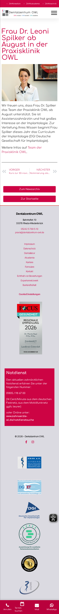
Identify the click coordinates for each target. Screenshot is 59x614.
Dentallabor (29, 253)
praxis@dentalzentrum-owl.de (29, 232)
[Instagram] (32, 441)
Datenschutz (29, 248)
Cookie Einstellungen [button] (29, 294)
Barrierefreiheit (29, 285)
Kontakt (29, 271)
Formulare (29, 266)
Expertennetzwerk (29, 280)
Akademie (29, 257)
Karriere (29, 262)
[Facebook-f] (26, 441)
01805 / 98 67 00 (15, 393)
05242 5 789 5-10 (29, 228)
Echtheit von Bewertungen (29, 275)
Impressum (29, 244)
